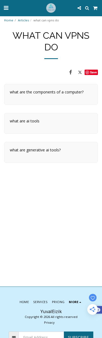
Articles (23, 20)
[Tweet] (80, 72)
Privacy (49, 322)
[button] (6, 7)
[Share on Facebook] (70, 72)
